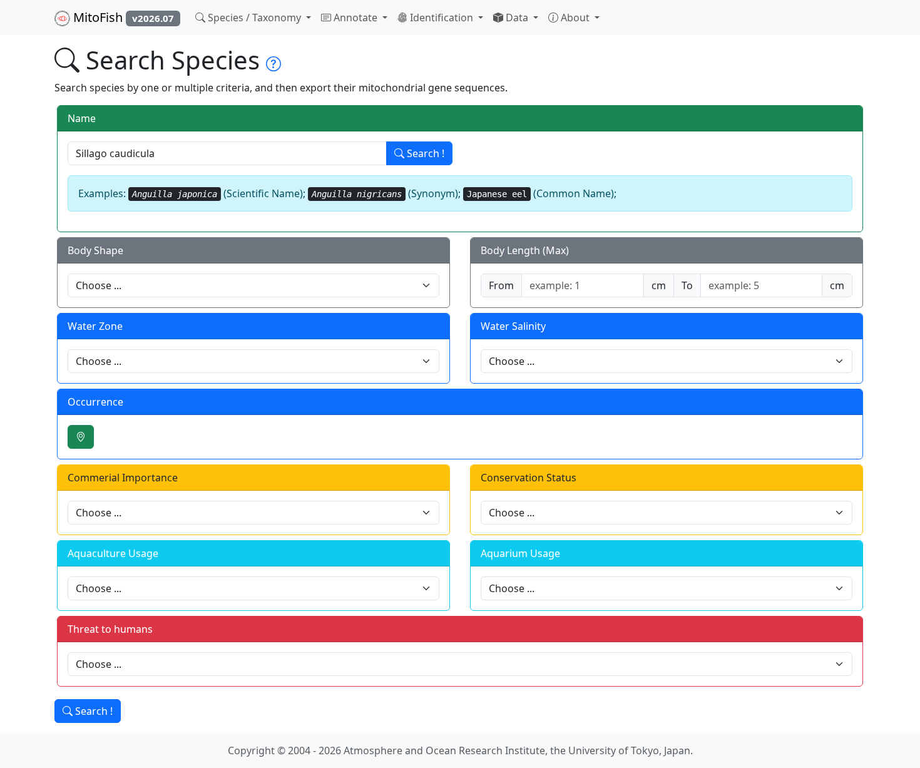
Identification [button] (441, 17)
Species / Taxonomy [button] (254, 17)
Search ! (424, 153)
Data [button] (517, 17)
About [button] (575, 17)
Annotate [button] (355, 17)
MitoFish (122, 17)
